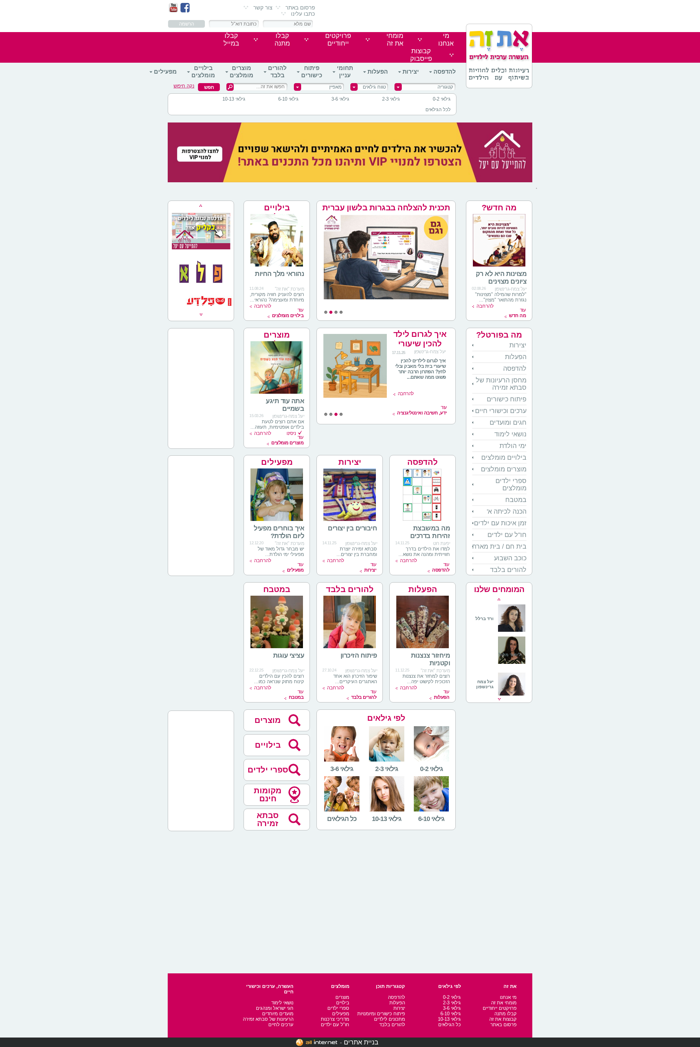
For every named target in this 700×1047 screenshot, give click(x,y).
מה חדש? (499, 207)
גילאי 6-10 (288, 99)
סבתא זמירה (268, 819)
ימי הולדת (512, 445)
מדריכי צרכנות (335, 1019)
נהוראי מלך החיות (279, 273)
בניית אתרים (361, 1042)
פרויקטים (338, 39)
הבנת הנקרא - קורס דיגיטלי (430, 339)
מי (446, 39)
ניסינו (291, 433)
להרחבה (485, 306)
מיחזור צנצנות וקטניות (430, 659)
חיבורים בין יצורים (352, 528)
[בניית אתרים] (316, 1042)
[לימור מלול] (511, 665)
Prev (499, 599)
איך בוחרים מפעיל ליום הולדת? (279, 532)
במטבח (515, 499)
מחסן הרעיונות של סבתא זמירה (501, 384)
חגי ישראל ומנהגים (274, 1008)
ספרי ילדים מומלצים (510, 484)
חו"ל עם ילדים (506, 534)
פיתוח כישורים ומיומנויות (381, 1013)
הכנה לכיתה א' (506, 511)
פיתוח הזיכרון (359, 655)
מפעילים (165, 72)
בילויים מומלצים (203, 71)
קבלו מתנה (505, 1013)
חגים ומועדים (508, 422)
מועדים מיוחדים (277, 1013)
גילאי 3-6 (340, 99)
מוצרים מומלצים (241, 71)
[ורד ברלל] (500, 630)
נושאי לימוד (510, 434)
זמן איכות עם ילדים (500, 523)
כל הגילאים (449, 1024)
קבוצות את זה (503, 1019)
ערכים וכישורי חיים (500, 410)
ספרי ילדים (268, 769)
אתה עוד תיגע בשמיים (285, 404)
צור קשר (262, 7)
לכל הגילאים (438, 109)
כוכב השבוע (510, 558)
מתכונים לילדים (389, 1019)
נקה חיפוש (184, 86)
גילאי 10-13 (233, 99)
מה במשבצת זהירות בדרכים (430, 532)
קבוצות (421, 54)
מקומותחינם (267, 794)
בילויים (268, 745)
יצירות (410, 72)
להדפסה (444, 72)
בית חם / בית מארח (499, 546)
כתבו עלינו (303, 14)
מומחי (394, 39)
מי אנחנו (508, 997)
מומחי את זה (504, 1002)
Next (499, 699)
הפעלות (378, 72)
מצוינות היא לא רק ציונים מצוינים (501, 277)
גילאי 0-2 (442, 99)
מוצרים (267, 720)
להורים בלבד (277, 71)
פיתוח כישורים (311, 71)
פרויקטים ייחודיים (500, 1008)
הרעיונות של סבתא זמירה (268, 1019)
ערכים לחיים (280, 1024)
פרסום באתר (300, 7)
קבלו (282, 39)
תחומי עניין (345, 71)
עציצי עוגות (288, 655)
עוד (517, 312)
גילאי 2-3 (391, 99)
